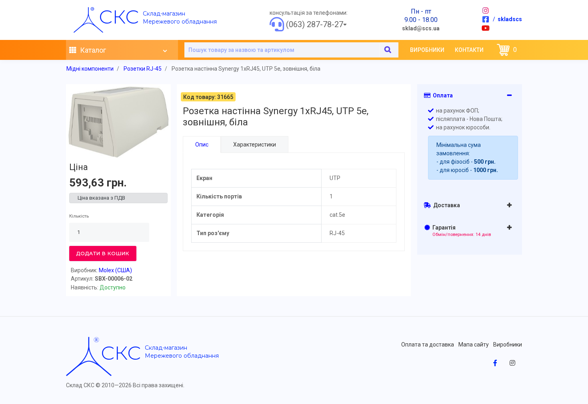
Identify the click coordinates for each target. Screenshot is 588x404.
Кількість (79, 216)
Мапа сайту (473, 344)
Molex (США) (115, 270)
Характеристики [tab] (254, 144)
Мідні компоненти (90, 68)
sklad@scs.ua (421, 28)
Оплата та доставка (427, 344)
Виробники (427, 50)
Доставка (445, 205)
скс (119, 16)
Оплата (441, 95)
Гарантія (460, 230)
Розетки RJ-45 (143, 68)
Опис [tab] (201, 144)
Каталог (92, 50)
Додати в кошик (102, 253)
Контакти (469, 50)
